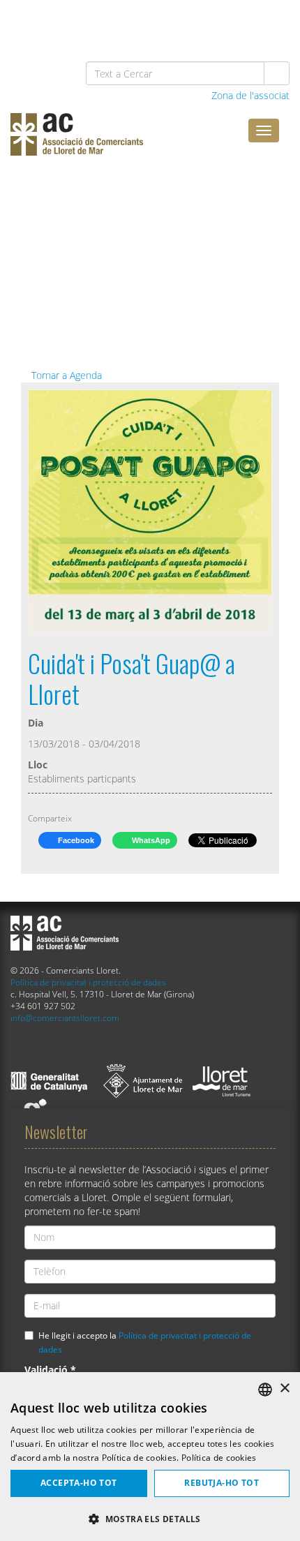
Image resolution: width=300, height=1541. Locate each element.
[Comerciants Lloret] (115, 144)
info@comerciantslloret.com (64, 1017)
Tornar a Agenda (65, 375)
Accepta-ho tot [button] (78, 1483)
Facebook (75, 840)
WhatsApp (150, 840)
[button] (150, 1518)
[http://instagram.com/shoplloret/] (273, 22)
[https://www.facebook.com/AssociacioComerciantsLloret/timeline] (129, 22)
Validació (50, 1369)
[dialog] (150, 1456)
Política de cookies (219, 1458)
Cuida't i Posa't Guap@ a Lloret (131, 678)
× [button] (284, 1388)
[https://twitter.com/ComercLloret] (166, 22)
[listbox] (265, 1390)
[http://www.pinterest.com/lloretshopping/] (201, 22)
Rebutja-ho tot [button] (221, 1483)
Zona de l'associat (249, 95)
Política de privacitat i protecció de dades (88, 982)
